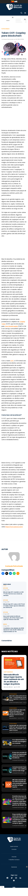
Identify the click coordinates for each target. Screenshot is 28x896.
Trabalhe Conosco (14, 859)
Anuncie (14, 857)
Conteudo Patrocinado (14, 566)
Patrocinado (5, 29)
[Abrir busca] (21, 13)
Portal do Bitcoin (14, 7)
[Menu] (25, 13)
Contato (14, 849)
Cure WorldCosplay (11, 326)
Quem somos (14, 846)
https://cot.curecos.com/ (14, 527)
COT (12, 361)
